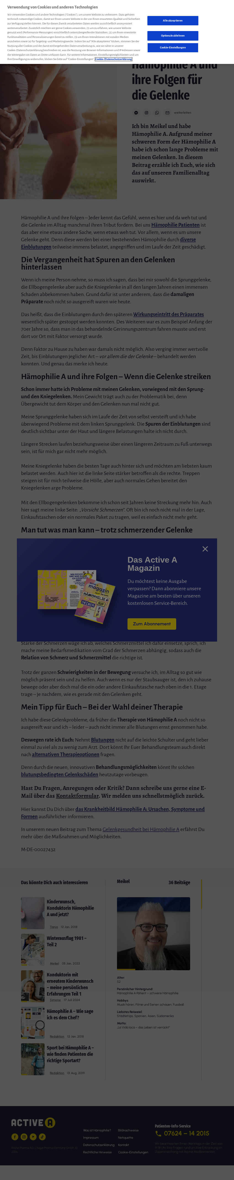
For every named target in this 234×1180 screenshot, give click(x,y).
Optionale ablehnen (173, 35)
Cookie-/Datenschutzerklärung (113, 59)
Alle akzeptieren (173, 20)
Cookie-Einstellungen (173, 47)
